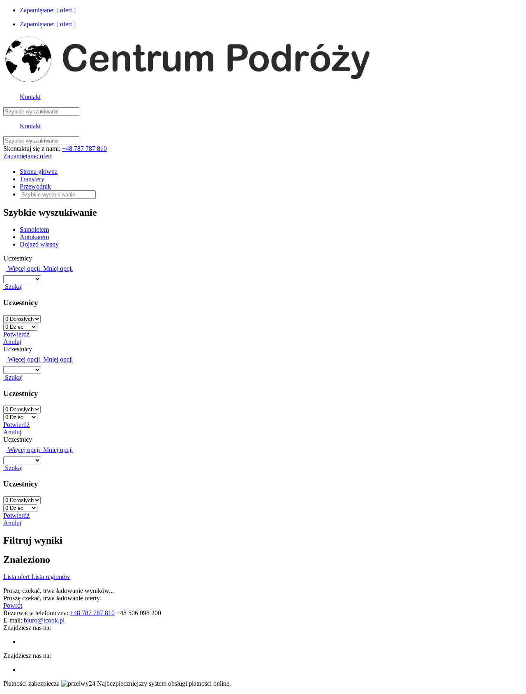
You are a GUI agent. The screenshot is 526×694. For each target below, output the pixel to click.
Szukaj (13, 286)
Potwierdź (16, 334)
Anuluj (12, 341)
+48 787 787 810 (84, 148)
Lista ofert (17, 576)
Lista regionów (50, 576)
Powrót (12, 605)
